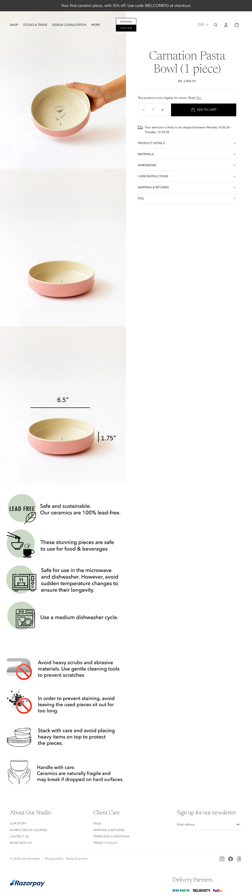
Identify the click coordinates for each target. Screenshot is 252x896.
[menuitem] (95, 24)
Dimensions (147, 165)
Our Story (18, 823)
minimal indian (30, 859)
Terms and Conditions (111, 836)
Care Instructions (153, 176)
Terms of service (76, 859)
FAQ (141, 198)
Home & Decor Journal (29, 830)
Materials (146, 154)
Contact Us (19, 836)
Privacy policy (54, 859)
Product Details (151, 143)
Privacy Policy (105, 843)
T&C (199, 98)
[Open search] (215, 24)
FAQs (97, 823)
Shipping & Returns (153, 187)
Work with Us (21, 843)
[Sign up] (238, 824)
